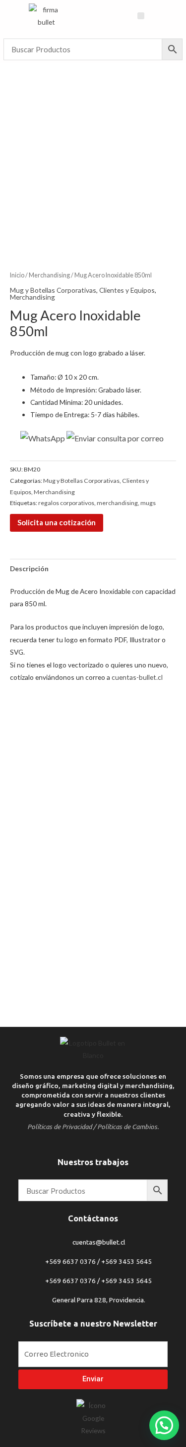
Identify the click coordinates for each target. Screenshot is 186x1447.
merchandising (117, 503)
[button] (164, 1425)
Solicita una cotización (56, 522)
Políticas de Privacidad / (61, 1127)
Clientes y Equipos (127, 290)
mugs (148, 503)
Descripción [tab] (29, 568)
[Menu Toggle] (140, 15)
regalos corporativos (66, 503)
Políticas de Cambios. (128, 1127)
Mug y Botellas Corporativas (53, 290)
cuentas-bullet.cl (137, 677)
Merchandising (49, 275)
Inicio (17, 275)
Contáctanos (93, 1218)
